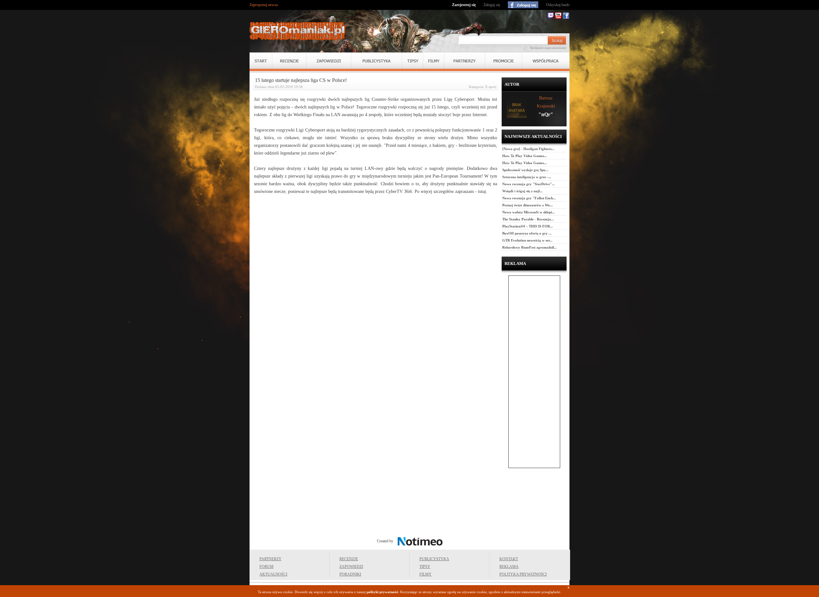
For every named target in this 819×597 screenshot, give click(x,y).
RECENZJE (348, 559)
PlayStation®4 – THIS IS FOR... (527, 226)
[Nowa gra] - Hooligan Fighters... (528, 149)
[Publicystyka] (376, 60)
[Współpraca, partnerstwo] (545, 60)
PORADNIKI (350, 574)
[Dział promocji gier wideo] (503, 60)
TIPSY (424, 566)
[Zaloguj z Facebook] (523, 5)
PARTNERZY (270, 559)
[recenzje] (289, 60)
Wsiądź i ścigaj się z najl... (522, 191)
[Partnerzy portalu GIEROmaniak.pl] (464, 60)
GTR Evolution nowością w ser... (527, 240)
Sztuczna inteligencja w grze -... (526, 177)
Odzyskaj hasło (557, 5)
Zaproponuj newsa (264, 5)
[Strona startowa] (298, 31)
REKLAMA (509, 566)
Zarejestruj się (464, 5)
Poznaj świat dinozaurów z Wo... (527, 205)
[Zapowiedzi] (328, 60)
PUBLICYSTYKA (434, 559)
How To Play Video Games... (524, 156)
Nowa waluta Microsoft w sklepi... (528, 212)
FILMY (425, 574)
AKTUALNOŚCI (273, 574)
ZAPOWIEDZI (351, 566)
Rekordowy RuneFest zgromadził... (529, 247)
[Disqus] (375, 281)
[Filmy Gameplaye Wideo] (433, 60)
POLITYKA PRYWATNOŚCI (523, 574)
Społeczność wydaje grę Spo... (525, 170)
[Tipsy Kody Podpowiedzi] (412, 60)
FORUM (266, 566)
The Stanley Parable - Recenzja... (528, 219)
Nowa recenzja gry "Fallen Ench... (529, 198)
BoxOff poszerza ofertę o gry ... (527, 233)
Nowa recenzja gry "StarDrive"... (528, 184)
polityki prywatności (382, 592)
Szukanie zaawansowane (548, 48)
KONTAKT (508, 559)
